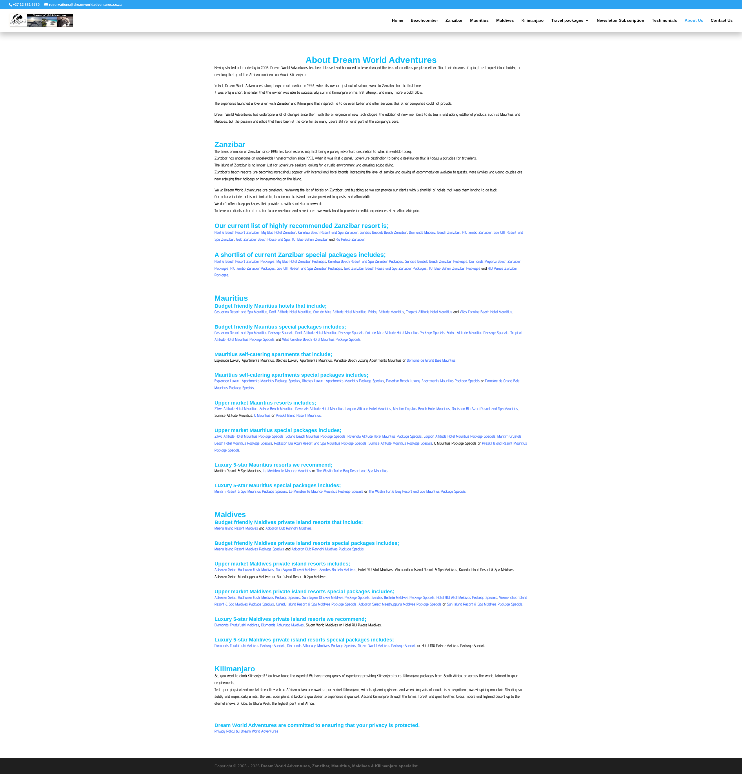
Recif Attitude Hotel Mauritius (290, 311)
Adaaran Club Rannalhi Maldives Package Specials (328, 549)
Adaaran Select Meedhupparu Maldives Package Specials (400, 604)
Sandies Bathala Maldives (337, 569)
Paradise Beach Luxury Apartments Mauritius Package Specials (433, 380)
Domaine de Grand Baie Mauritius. (431, 360)
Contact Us (722, 20)
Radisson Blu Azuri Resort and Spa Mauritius (485, 408)
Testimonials (664, 20)
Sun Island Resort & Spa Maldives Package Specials (485, 604)
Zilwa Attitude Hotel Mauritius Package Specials (248, 436)
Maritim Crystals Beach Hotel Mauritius (421, 408)
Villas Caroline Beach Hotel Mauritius (486, 311)
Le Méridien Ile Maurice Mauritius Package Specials (326, 491)
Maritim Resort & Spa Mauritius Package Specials (250, 491)
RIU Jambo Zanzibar (477, 232)
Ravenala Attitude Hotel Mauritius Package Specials (385, 436)
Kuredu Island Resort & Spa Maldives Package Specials (316, 604)
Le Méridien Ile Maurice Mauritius (287, 470)
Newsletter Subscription (620, 20)
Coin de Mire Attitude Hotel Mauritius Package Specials (405, 332)
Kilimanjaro (532, 20)
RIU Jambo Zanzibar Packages (252, 268)
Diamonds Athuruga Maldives (282, 625)
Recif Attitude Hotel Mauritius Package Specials (329, 332)
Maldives (505, 20)
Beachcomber (424, 20)
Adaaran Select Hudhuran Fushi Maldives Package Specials (257, 597)
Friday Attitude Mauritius (386, 311)
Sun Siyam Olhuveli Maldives (296, 569)
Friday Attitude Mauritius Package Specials (477, 332)
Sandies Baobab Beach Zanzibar (383, 232)
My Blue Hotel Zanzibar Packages (301, 261)
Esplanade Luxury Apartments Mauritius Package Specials (257, 380)
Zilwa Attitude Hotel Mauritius (235, 408)
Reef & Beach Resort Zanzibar (236, 232)
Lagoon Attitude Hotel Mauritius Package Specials (459, 436)
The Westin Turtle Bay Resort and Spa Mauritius (352, 470)
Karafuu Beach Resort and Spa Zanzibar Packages (365, 261)
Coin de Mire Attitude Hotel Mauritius (339, 311)
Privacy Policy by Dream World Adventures (246, 731)
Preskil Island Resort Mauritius (298, 415)
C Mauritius (262, 415)
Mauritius (479, 20)
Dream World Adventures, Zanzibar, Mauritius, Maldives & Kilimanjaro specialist (339, 766)
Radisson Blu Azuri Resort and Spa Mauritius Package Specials (320, 443)
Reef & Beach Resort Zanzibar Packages (244, 261)
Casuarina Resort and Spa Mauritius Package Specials (253, 332)
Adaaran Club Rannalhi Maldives (288, 528)
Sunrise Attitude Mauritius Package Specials (400, 443)
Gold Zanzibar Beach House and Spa (263, 239)
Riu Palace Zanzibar (350, 239)
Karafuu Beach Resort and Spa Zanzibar (328, 232)
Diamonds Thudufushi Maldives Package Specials (249, 645)
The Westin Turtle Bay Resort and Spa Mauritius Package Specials (417, 491)
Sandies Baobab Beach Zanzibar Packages (436, 261)
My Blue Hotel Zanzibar (278, 232)
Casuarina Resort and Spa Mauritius (240, 311)
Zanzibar (454, 20)
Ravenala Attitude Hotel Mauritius (319, 408)
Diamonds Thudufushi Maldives (236, 625)
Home (397, 20)
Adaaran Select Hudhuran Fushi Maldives (244, 569)
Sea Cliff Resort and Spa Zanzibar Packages (309, 268)
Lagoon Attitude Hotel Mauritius (368, 408)
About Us (694, 20)
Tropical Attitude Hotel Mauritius (429, 311)
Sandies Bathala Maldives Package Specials (403, 597)
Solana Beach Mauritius (276, 408)
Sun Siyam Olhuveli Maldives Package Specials (336, 597)
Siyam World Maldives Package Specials (387, 645)
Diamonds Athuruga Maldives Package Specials (321, 645)
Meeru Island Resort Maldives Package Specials (249, 549)
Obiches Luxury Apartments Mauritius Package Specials (343, 380)
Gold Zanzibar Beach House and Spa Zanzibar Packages (385, 268)
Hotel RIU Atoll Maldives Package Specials (467, 597)
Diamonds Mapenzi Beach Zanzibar (434, 232)
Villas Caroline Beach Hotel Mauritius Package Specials (321, 339)
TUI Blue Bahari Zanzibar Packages (454, 268)
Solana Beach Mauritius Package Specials (315, 436)
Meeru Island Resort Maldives (236, 528)
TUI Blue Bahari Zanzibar (310, 239)
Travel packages (567, 20)
